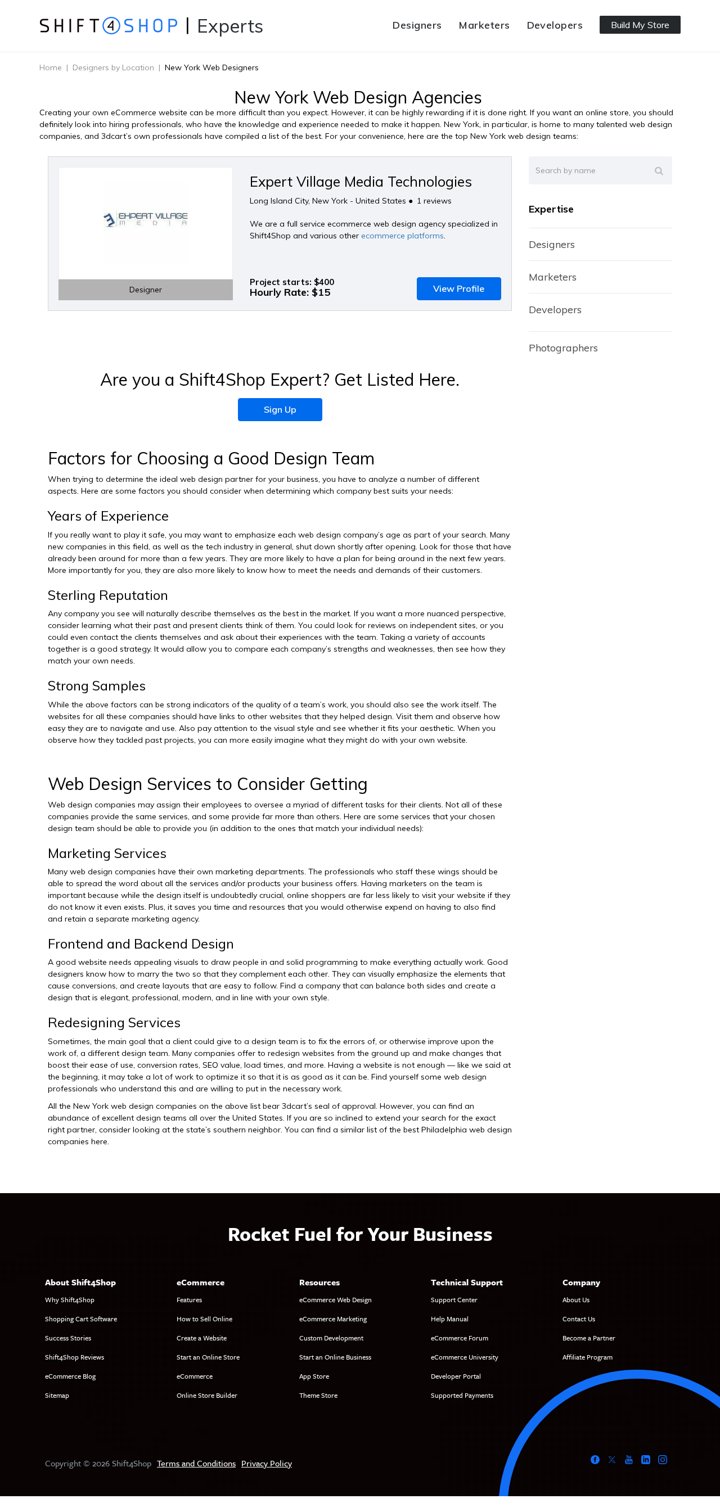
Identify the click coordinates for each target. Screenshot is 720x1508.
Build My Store (640, 24)
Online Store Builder (207, 1395)
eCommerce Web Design (335, 1299)
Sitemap (57, 1395)
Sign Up (280, 409)
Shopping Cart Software (81, 1318)
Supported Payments (462, 1395)
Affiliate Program (587, 1357)
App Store (314, 1376)
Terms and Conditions (196, 1463)
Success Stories (68, 1338)
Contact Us (578, 1318)
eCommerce (195, 1376)
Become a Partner (588, 1338)
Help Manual (450, 1318)
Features (189, 1299)
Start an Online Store (208, 1357)
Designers (417, 25)
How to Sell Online (204, 1318)
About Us (576, 1299)
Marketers (484, 25)
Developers (555, 25)
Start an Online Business (335, 1357)
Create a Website (202, 1338)
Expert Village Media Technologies (361, 181)
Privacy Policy (266, 1463)
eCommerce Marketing (333, 1318)
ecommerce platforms (402, 236)
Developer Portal (456, 1376)
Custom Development (331, 1338)
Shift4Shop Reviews (74, 1357)
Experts (230, 25)
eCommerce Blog (70, 1376)
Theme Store (318, 1395)
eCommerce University (464, 1357)
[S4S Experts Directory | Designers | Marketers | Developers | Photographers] (108, 25)
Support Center (454, 1299)
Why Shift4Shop (69, 1299)
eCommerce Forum (459, 1338)
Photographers (563, 347)
